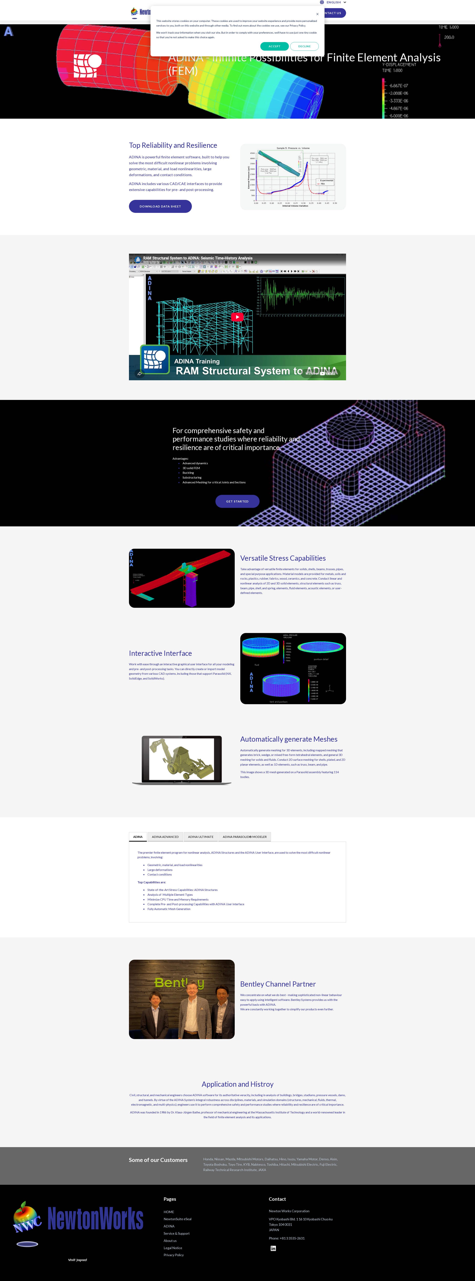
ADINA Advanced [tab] (165, 836)
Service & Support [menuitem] (177, 1233)
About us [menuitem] (170, 1241)
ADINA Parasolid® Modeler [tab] (245, 836)
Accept (275, 46)
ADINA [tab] (137, 836)
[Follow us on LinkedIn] (273, 1248)
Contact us (330, 13)
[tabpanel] (237, 882)
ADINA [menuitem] (169, 1226)
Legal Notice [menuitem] (173, 1248)
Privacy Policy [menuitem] (174, 1255)
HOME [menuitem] (169, 1212)
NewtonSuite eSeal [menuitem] (177, 1219)
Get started (237, 501)
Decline (304, 46)
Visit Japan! (77, 1260)
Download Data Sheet (160, 206)
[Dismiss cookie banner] (317, 14)
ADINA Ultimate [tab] (200, 836)
